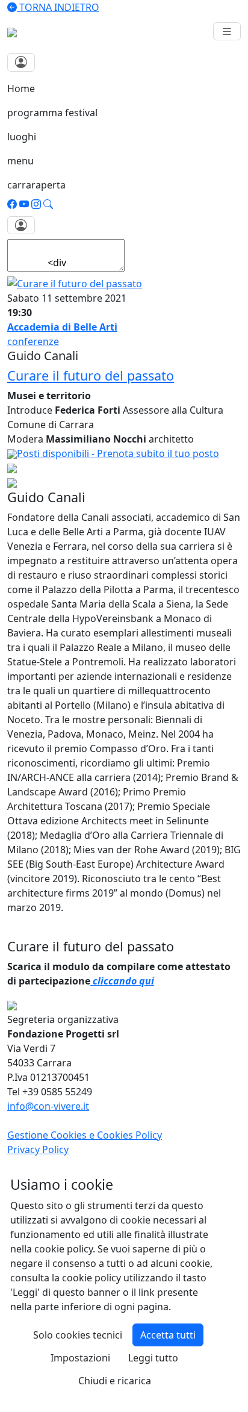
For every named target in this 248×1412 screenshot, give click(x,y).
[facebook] (12, 204)
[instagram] (36, 204)
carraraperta (36, 184)
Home (21, 88)
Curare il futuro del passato (90, 375)
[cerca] (48, 204)
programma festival (52, 112)
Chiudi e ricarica (114, 1380)
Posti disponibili (118, 453)
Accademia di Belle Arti (62, 327)
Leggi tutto (153, 1357)
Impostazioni (80, 1357)
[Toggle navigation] (227, 31)
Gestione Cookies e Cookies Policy (84, 1135)
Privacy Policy (38, 1149)
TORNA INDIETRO (58, 7)
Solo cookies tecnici (77, 1335)
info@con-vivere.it (48, 1106)
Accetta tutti (168, 1335)
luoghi (21, 136)
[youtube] (24, 204)
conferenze (33, 341)
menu (20, 160)
